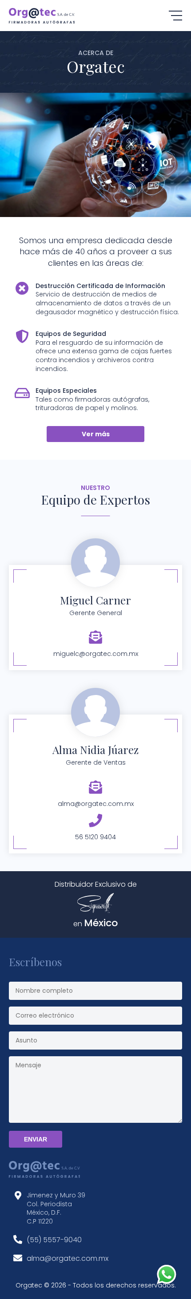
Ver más (96, 434)
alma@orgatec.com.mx (96, 804)
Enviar (35, 1139)
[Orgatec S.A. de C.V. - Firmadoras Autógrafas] (42, 16)
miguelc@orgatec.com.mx (95, 654)
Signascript (95, 903)
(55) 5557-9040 (54, 1240)
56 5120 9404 (95, 837)
